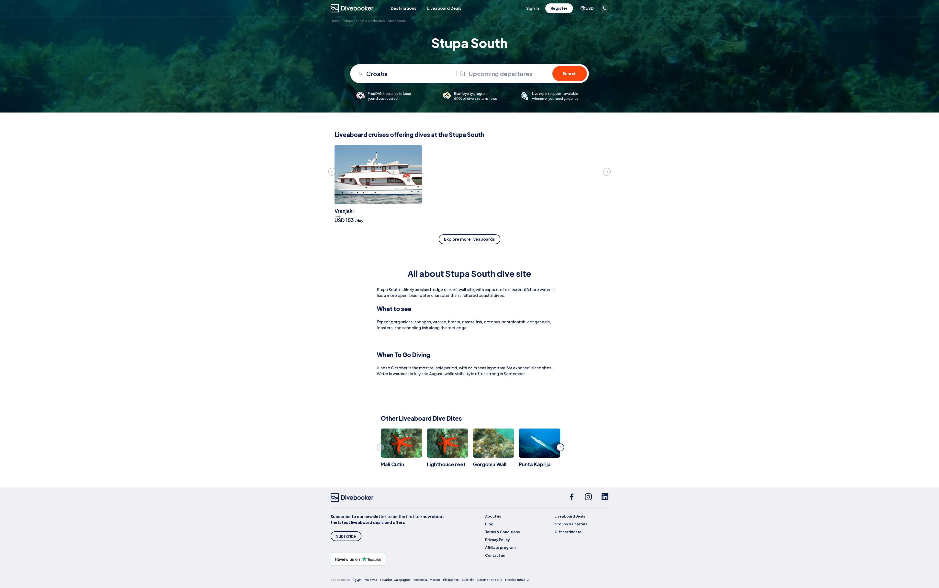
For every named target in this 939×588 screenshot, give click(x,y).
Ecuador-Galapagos (395, 580)
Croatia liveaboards (370, 21)
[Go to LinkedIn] (605, 497)
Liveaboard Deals (444, 8)
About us (493, 516)
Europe (348, 21)
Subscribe (346, 536)
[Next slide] (607, 172)
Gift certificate (568, 532)
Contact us (495, 555)
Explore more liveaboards (469, 239)
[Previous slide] (332, 172)
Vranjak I (345, 211)
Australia (468, 580)
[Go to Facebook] (571, 497)
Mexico (435, 580)
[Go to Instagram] (588, 497)
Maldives (371, 580)
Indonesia (420, 580)
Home (335, 21)
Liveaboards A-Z (517, 580)
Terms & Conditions (502, 532)
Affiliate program (500, 547)
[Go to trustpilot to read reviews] (388, 559)
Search (570, 73)
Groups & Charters (571, 524)
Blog (489, 524)
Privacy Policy (497, 539)
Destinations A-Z (489, 580)
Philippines (451, 580)
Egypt (357, 580)
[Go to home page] (352, 8)
